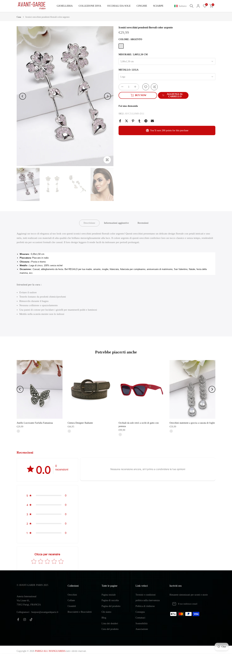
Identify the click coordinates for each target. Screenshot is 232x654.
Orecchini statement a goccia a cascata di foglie (192, 423)
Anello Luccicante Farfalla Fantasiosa (35, 423)
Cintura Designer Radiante (80, 423)
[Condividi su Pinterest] (133, 120)
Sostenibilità (141, 623)
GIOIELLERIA (65, 5)
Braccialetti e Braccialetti (80, 612)
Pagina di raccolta (110, 600)
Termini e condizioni (146, 594)
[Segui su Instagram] (24, 619)
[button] (181, 6)
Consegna (140, 612)
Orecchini (72, 594)
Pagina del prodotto (111, 606)
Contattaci (140, 617)
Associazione (142, 629)
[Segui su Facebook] (18, 619)
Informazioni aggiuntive (116, 223)
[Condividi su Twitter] (126, 120)
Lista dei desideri (110, 623)
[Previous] (22, 96)
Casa (19, 17)
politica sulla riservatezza (148, 600)
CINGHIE (142, 5)
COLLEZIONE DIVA (90, 5)
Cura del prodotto (110, 629)
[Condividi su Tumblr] (139, 120)
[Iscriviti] (209, 604)
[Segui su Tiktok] (31, 619)
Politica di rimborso (145, 606)
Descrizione (89, 223)
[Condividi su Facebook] (120, 120)
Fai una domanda (128, 106)
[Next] (107, 96)
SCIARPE (158, 5)
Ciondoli (72, 606)
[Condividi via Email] (152, 120)
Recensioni (143, 223)
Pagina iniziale (109, 594)
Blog (104, 617)
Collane (71, 600)
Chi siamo (106, 612)
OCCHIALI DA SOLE (119, 5)
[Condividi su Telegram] (145, 120)
